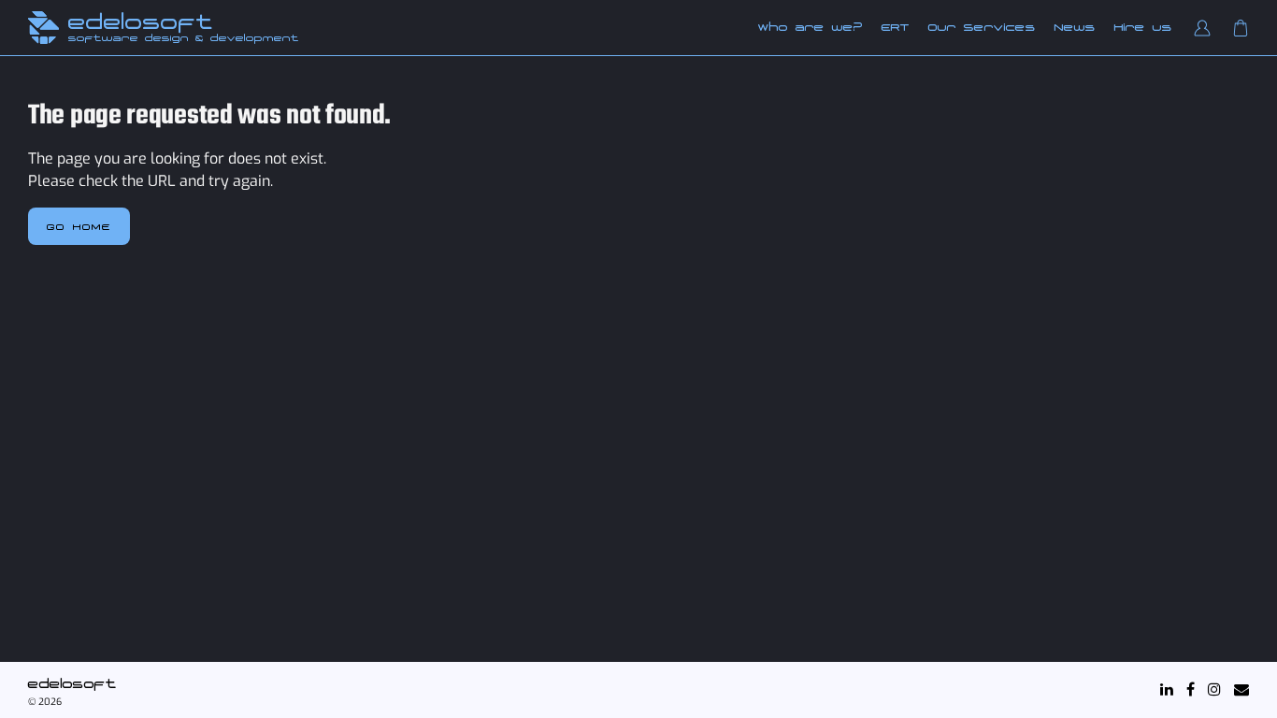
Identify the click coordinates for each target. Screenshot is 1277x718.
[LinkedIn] (1166, 689)
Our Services (982, 27)
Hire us (1143, 27)
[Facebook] (1190, 689)
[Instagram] (1214, 689)
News (1075, 27)
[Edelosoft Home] (43, 27)
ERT (896, 27)
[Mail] (1241, 689)
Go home (79, 226)
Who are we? (810, 27)
